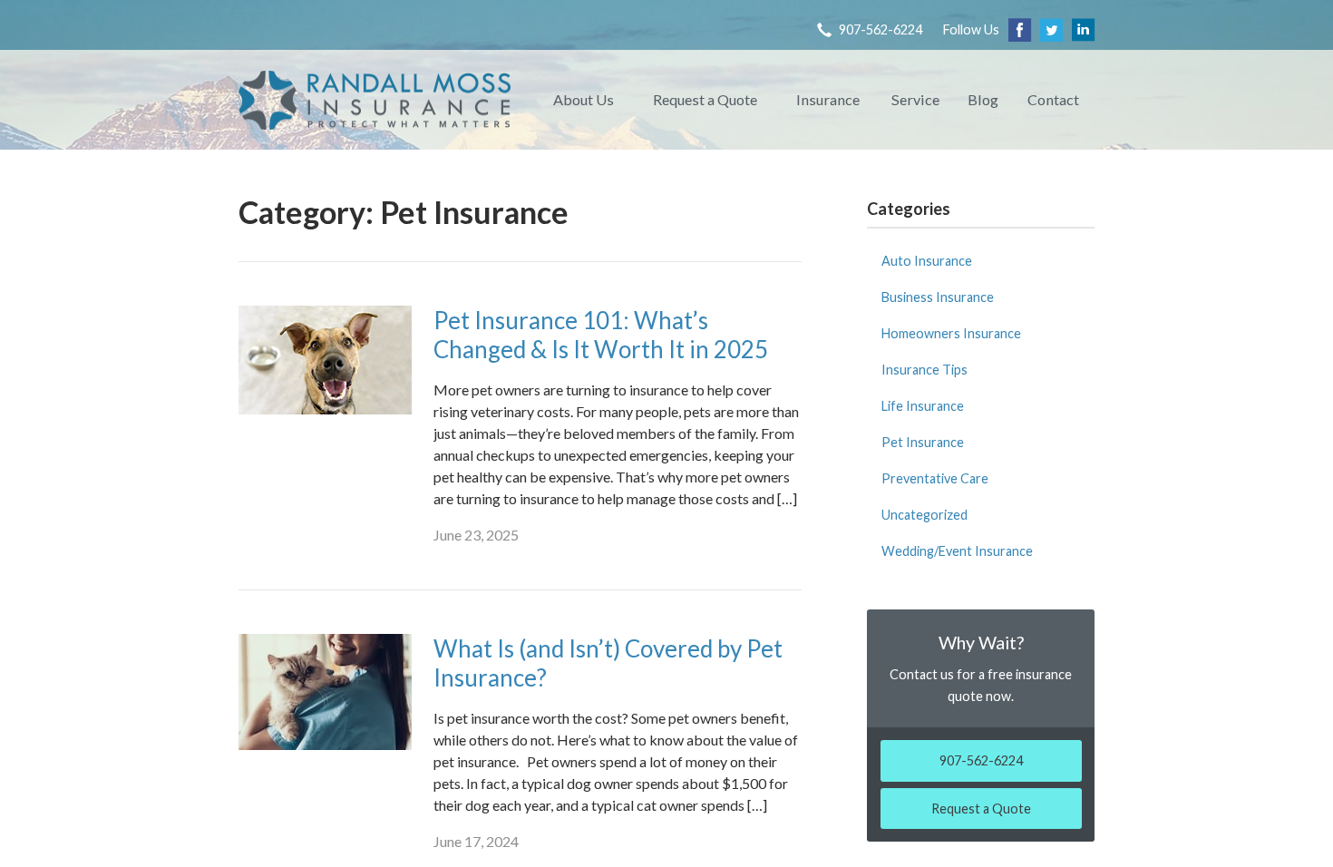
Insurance (828, 99)
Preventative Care (934, 478)
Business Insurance (937, 297)
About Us (583, 99)
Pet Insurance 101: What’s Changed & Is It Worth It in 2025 (600, 335)
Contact (1053, 99)
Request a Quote (705, 99)
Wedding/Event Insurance (957, 551)
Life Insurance (922, 406)
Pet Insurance (922, 442)
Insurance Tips (924, 369)
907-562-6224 (880, 29)
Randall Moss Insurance (374, 100)
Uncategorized (924, 514)
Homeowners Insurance (951, 333)
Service (915, 99)
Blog (983, 99)
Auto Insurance (926, 260)
